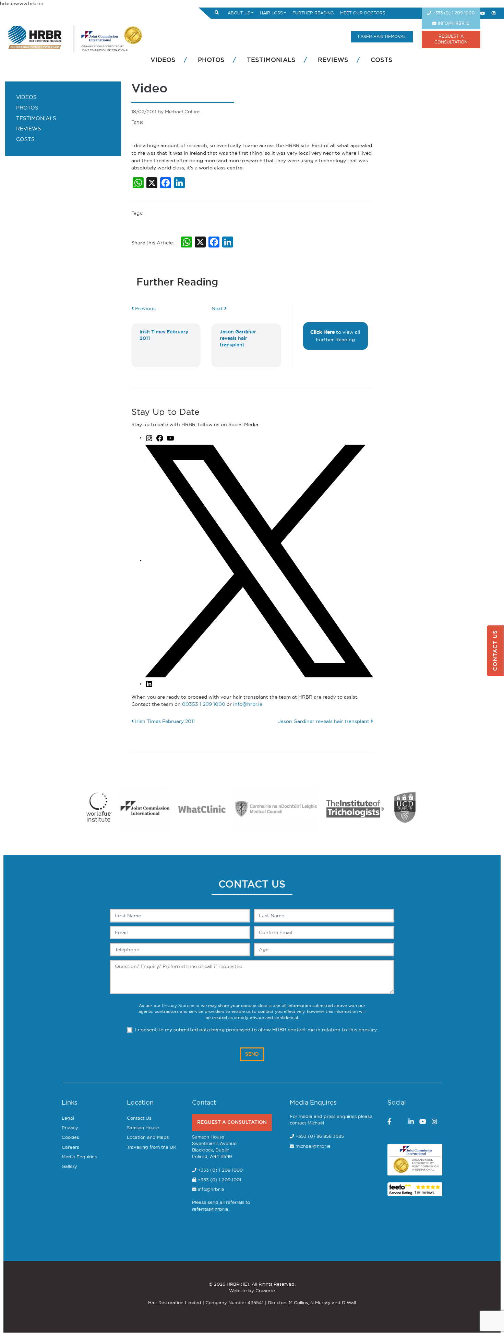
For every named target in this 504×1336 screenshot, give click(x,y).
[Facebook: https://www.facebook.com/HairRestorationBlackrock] (160, 437)
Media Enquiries (79, 1157)
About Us (239, 13)
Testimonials (271, 60)
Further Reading (313, 13)
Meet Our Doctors (362, 13)
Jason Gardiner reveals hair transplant (324, 721)
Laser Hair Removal (382, 37)
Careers (70, 1147)
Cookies (70, 1137)
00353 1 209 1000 (203, 704)
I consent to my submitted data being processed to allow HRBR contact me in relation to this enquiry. (256, 1029)
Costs (382, 60)
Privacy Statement (181, 1006)
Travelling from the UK (151, 1147)
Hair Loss (271, 13)
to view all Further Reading (335, 336)
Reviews (333, 60)
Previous (145, 308)
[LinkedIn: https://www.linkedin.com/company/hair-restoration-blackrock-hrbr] (149, 683)
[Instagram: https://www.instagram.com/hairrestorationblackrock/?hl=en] (149, 437)
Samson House (143, 1128)
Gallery (69, 1167)
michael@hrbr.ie (313, 1146)
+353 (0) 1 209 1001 (218, 1180)
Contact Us (139, 1118)
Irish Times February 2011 (164, 721)
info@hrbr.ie (452, 23)
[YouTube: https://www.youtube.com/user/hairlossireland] (170, 437)
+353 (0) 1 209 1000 (453, 13)
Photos (211, 60)
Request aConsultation (450, 39)
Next (218, 308)
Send (252, 1054)
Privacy (70, 1128)
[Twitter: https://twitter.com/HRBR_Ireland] (259, 560)
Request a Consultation (232, 1122)
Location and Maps (148, 1137)
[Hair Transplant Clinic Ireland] (35, 36)
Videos (163, 60)
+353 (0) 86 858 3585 (320, 1136)
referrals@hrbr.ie (210, 1209)
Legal (68, 1118)
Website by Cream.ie (252, 1291)
